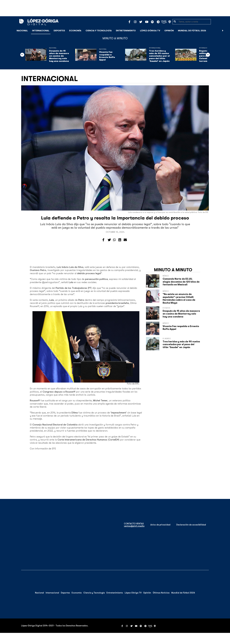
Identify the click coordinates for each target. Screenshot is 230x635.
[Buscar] (226, 30)
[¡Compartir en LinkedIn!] (119, 240)
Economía (75, 30)
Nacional (22, 30)
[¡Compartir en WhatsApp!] (114, 240)
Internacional (40, 30)
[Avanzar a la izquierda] (22, 55)
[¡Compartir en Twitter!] (109, 240)
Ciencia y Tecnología (99, 30)
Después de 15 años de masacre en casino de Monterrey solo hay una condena (59, 56)
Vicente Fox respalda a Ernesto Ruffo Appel (107, 56)
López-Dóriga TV (150, 30)
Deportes (59, 30)
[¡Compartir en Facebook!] (103, 240)
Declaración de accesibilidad (191, 525)
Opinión (169, 30)
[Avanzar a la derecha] (222, 30)
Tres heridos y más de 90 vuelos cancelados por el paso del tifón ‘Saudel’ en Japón (159, 56)
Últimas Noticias (161, 593)
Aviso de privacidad (160, 525)
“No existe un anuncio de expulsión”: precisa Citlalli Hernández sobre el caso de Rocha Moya (179, 298)
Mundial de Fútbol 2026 (192, 30)
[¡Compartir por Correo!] (125, 240)
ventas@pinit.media (134, 526)
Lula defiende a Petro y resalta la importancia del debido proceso (115, 218)
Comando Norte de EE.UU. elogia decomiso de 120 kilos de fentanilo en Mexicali (181, 281)
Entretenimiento (126, 30)
